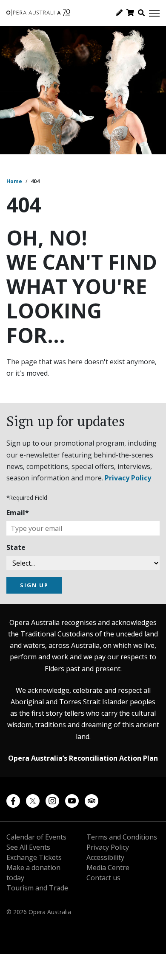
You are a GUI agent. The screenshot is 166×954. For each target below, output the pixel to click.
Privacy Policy (128, 478)
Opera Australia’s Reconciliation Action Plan (83, 758)
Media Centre (107, 867)
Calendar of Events (36, 837)
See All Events (28, 847)
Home (14, 181)
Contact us (103, 877)
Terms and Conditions (121, 837)
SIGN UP (34, 585)
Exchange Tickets (34, 857)
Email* (17, 512)
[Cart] (130, 12)
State (16, 547)
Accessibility (105, 857)
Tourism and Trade (37, 888)
